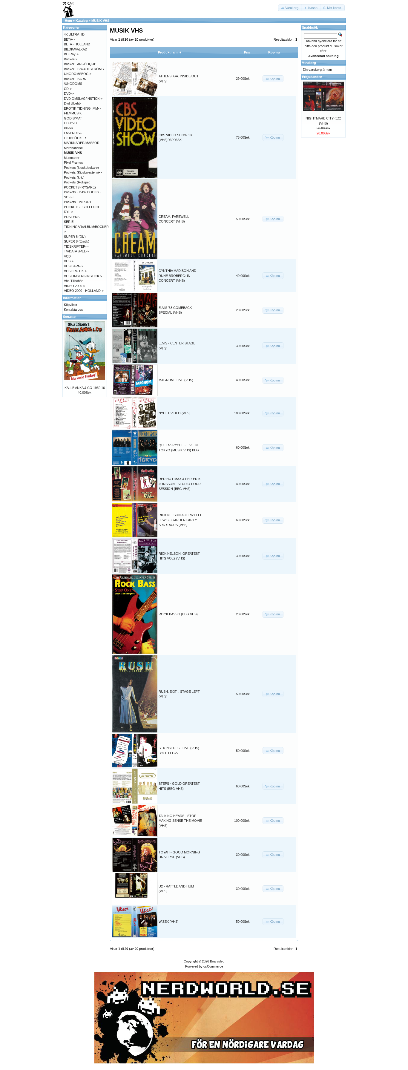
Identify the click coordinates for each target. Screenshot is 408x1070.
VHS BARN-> (73, 266)
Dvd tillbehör (73, 103)
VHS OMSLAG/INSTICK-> (83, 276)
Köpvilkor (70, 304)
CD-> (68, 89)
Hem (68, 20)
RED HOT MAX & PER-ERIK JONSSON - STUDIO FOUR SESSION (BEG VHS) (180, 483)
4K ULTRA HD (74, 34)
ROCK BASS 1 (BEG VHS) (178, 614)
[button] (290, 7)
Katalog (82, 20)
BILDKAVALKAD (75, 49)
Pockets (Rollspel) (77, 182)
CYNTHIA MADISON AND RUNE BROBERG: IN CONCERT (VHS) (177, 275)
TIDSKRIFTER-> (76, 246)
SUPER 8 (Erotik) (76, 241)
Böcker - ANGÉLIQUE (80, 64)
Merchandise (73, 148)
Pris (247, 52)
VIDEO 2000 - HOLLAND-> (84, 290)
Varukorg (309, 63)
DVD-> (69, 93)
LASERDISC (73, 133)
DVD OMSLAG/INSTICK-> (83, 98)
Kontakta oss (73, 309)
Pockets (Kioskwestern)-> (83, 172)
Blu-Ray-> (71, 54)
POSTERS (71, 217)
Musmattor (71, 158)
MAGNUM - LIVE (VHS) (176, 380)
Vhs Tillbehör (73, 281)
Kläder (68, 128)
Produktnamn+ (169, 52)
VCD (67, 256)
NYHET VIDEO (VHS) (175, 413)
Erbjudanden (312, 77)
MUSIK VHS (100, 20)
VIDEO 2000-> (74, 286)
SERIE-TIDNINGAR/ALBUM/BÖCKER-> (87, 226)
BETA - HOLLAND (77, 44)
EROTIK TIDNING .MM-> (82, 108)
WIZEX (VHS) (169, 921)
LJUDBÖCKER (75, 138)
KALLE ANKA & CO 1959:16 (85, 388)
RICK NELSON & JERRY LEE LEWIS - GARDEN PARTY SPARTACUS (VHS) (180, 520)
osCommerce (213, 966)
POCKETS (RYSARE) (80, 187)
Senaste (69, 316)
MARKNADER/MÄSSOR (81, 143)
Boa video (217, 961)
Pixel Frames (73, 162)
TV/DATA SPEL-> (76, 251)
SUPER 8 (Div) (75, 236)
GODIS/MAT (73, 118)
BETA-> (69, 39)
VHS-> (68, 261)
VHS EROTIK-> (75, 271)
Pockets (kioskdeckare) (81, 167)
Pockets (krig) (74, 177)
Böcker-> (70, 59)
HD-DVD (70, 123)
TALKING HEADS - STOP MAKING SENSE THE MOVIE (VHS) (180, 820)
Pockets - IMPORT (78, 202)
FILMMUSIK (73, 113)
